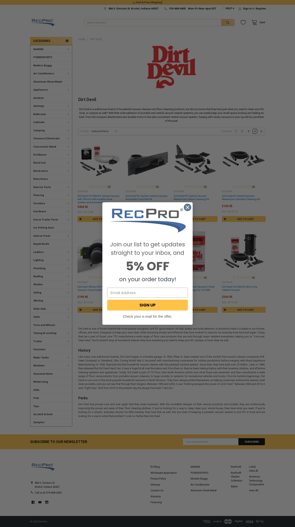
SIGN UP (147, 305)
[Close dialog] (187, 207)
